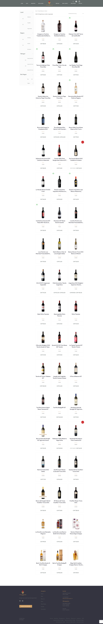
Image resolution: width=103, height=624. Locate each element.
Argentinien (28, 29)
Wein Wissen (43, 604)
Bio (27, 79)
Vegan (28, 83)
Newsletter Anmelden (25, 606)
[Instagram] (22, 601)
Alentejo (28, 38)
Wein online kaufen (80, 622)
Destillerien (40, 3)
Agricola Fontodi (28, 65)
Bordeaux (28, 50)
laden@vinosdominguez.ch (68, 598)
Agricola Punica (28, 70)
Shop (27, 3)
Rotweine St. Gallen (80, 620)
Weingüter (33, 3)
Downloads (43, 609)
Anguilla (28, 23)
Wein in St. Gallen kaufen (70, 622)
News (42, 601)
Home (22, 3)
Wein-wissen (73, 3)
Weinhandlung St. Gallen (60, 622)
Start (36, 10)
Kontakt (80, 3)
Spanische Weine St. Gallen (58, 620)
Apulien (28, 44)
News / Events (65, 3)
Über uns (57, 3)
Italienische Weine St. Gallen (70, 620)
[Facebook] (20, 601)
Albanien (28, 17)
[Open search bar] (73, 1)
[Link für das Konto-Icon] (76, 1)
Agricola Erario (28, 59)
